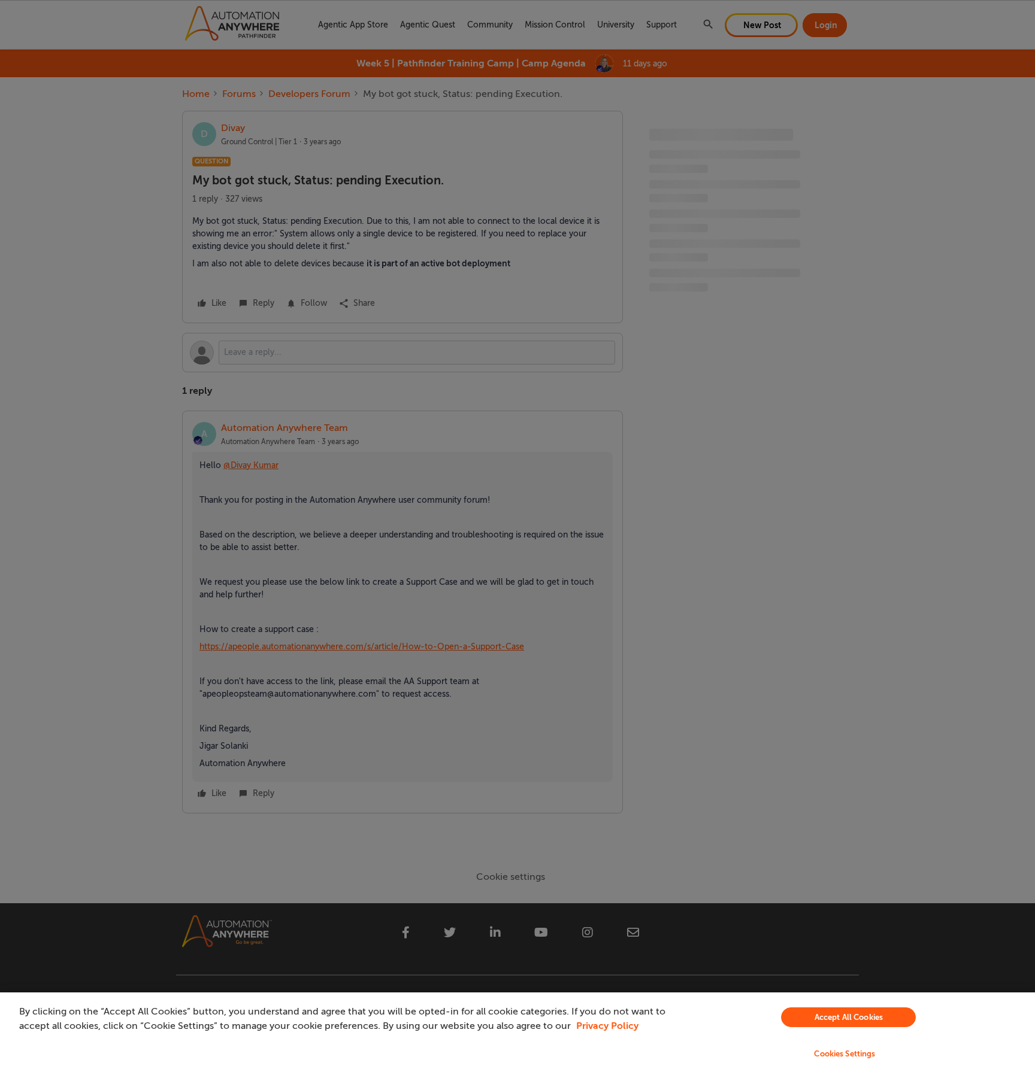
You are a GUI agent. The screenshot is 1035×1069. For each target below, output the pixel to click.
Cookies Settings (844, 1053)
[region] (517, 1030)
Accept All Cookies (849, 1017)
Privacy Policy (607, 1026)
